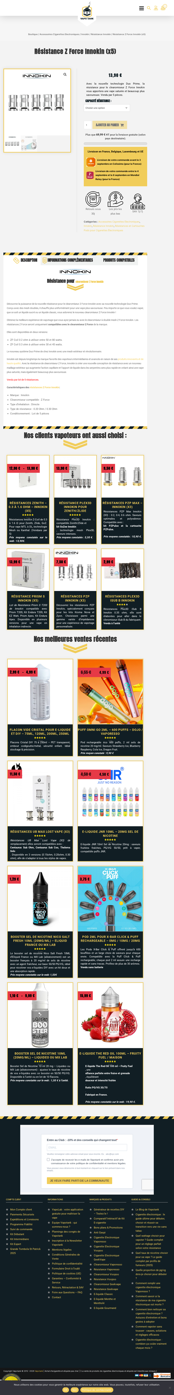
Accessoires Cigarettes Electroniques (59, 34)
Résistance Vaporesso (106, 1269)
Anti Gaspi (100, 1232)
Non (74, 1390)
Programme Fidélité (21, 1224)
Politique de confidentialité (67, 1263)
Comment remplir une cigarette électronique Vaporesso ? (148, 1287)
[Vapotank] (87, 10)
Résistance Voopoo (105, 1279)
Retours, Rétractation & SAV (68, 1287)
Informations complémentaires (70, 260)
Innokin (85, 34)
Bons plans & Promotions (108, 1227)
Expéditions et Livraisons (24, 1219)
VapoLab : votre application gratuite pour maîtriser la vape (67, 1213)
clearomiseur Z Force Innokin (89, 282)
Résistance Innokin (101, 34)
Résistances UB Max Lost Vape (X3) (40, 831)
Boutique (33, 34)
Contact (56, 1297)
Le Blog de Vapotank (147, 1209)
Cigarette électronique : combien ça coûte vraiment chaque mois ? (151, 1343)
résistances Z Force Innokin (44, 387)
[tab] (27, 260)
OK (65, 1390)
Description (29, 260)
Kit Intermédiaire (19, 1239)
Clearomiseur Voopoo (106, 1274)
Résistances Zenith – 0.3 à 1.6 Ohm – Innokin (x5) (28, 507)
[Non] (169, 1387)
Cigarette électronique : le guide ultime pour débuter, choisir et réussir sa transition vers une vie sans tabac (151, 1222)
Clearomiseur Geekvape (107, 1284)
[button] (65, 74)
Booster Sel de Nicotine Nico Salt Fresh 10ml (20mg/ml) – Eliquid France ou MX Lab (40, 941)
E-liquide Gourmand (105, 1308)
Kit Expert (15, 1244)
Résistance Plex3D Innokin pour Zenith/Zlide (75, 507)
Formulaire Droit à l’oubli (66, 1268)
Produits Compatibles (119, 260)
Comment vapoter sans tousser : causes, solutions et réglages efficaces (151, 1330)
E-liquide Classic (103, 1294)
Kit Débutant (17, 1234)
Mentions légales (62, 1249)
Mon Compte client (21, 1209)
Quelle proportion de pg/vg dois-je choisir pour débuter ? (151, 1274)
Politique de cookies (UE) (66, 1273)
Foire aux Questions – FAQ (67, 1292)
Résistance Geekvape (106, 1289)
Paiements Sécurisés (22, 1214)
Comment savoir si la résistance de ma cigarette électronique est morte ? (151, 1300)
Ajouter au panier (107, 124)
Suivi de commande (21, 1229)
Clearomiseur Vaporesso (108, 1264)
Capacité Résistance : (98, 101)
